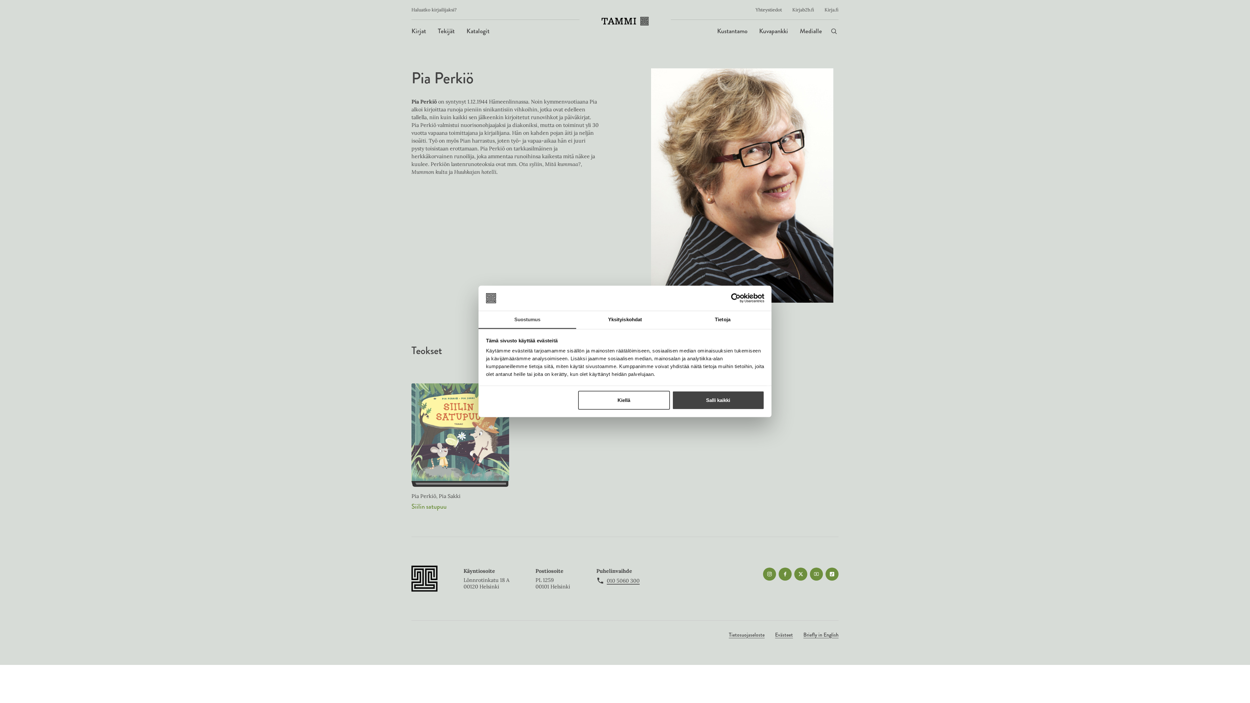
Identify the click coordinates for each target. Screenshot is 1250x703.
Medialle (811, 31)
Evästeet (784, 635)
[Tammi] (625, 21)
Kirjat (418, 31)
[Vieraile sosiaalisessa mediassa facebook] (785, 574)
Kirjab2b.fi (803, 10)
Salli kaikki (718, 400)
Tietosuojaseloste (747, 635)
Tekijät (446, 31)
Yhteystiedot (769, 10)
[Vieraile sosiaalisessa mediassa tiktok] (832, 574)
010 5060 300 (623, 580)
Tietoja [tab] (722, 319)
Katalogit (478, 31)
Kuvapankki (773, 31)
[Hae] (834, 31)
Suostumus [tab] (527, 319)
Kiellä (624, 400)
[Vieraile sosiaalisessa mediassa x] (800, 574)
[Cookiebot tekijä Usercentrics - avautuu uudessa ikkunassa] (735, 298)
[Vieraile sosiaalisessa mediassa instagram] (769, 574)
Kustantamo (732, 31)
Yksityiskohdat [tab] (625, 319)
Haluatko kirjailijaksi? (434, 10)
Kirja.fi (832, 10)
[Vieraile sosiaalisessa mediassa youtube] (816, 574)
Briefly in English (821, 635)
